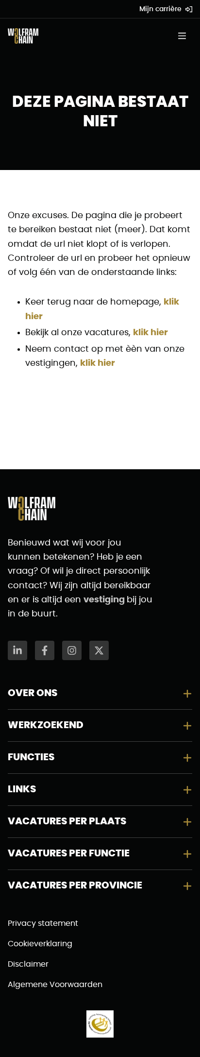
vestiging (105, 600)
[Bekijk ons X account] (99, 650)
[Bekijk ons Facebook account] (44, 650)
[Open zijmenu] (185, 36)
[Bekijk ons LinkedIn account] (17, 650)
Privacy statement (43, 923)
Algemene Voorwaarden (55, 985)
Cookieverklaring (40, 944)
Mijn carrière (160, 9)
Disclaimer (28, 964)
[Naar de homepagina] (23, 36)
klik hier (150, 332)
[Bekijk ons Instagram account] (72, 650)
